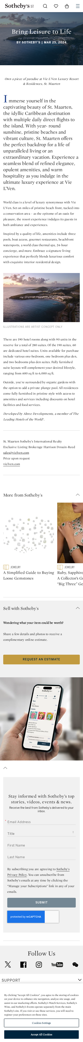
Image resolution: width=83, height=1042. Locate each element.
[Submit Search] (45, 6)
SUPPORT (11, 980)
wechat (75, 964)
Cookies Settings (41, 1023)
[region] (41, 1012)
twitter (8, 964)
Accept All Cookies (41, 1034)
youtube (57, 964)
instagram (39, 965)
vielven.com (11, 464)
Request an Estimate (41, 659)
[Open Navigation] (78, 6)
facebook (23, 965)
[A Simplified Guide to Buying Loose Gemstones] (28, 534)
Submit (41, 902)
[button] (43, 495)
